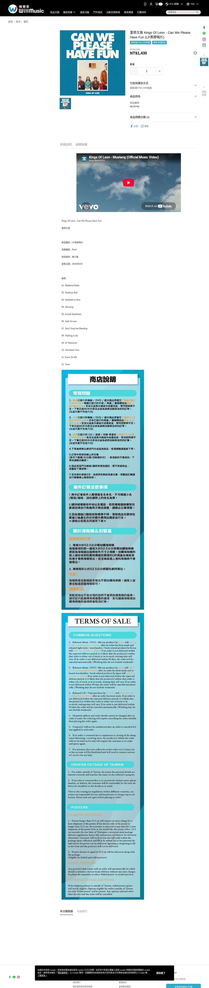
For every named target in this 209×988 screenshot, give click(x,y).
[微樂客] (26, 8)
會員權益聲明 (125, 987)
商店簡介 (77, 982)
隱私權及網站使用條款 (82, 987)
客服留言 (123, 982)
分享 (136, 126)
